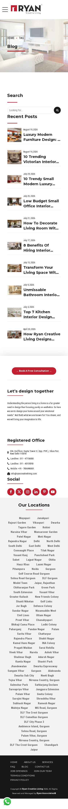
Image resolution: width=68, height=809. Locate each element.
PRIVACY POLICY (19, 780)
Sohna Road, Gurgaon (34, 731)
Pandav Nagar (36, 629)
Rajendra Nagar (17, 541)
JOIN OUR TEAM (43, 771)
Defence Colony (43, 606)
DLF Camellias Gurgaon (34, 717)
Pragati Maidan (23, 647)
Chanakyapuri (44, 620)
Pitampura (19, 569)
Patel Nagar (24, 536)
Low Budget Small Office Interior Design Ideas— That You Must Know (41, 204)
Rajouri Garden (17, 522)
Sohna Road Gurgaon (23, 578)
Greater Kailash (19, 596)
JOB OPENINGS (18, 771)
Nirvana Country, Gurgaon (44, 680)
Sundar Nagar (20, 610)
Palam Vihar (23, 694)
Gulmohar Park (19, 684)
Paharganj (15, 629)
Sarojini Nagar (21, 698)
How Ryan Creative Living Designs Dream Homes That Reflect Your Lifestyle (41, 337)
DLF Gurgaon (49, 578)
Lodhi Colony (49, 624)
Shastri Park (45, 661)
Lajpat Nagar (34, 559)
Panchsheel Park (44, 555)
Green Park (48, 587)
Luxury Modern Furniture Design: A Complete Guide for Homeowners (41, 137)
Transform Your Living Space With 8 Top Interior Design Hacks (40, 270)
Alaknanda (54, 670)
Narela (34, 652)
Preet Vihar (22, 620)
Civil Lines (23, 615)
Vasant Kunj (20, 555)
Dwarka (55, 522)
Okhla (52, 559)
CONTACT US (42, 766)
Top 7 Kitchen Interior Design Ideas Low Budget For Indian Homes (41, 315)
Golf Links (46, 601)
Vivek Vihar (16, 652)
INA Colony (48, 643)
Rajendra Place (23, 638)
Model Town (20, 583)
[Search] (57, 110)
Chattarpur (44, 633)
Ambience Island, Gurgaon (34, 726)
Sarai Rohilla (46, 647)
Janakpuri (43, 518)
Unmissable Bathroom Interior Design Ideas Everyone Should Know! (40, 293)
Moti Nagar (44, 536)
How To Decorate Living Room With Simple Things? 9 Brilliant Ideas (40, 226)
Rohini (46, 527)
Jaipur (34, 749)
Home (11, 38)
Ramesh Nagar (46, 703)
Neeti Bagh (47, 675)
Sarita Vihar (24, 633)
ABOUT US (29, 762)
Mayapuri (24, 518)
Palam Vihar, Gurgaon (34, 735)
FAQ (12, 766)
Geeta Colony (45, 694)
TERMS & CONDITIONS (22, 775)
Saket (16, 559)
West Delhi (54, 546)
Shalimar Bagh (22, 657)
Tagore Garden (27, 527)
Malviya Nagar (19, 708)
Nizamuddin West (46, 610)
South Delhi (15, 546)
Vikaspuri (38, 522)
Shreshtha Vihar (46, 698)
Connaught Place (24, 550)
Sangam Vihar (16, 670)
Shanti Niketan (25, 601)
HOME (13, 762)
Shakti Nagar (46, 638)
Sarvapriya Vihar (19, 689)
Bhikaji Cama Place (22, 624)
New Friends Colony (47, 596)
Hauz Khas (23, 564)
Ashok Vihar (52, 652)
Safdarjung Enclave (46, 684)
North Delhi (53, 541)
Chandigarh (51, 745)
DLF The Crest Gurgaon (34, 712)
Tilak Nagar (48, 550)
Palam (55, 629)
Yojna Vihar (15, 680)
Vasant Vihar (47, 592)
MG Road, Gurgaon (46, 708)
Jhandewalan (19, 666)
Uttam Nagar (43, 615)
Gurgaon (50, 569)
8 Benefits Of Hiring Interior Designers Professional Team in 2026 (41, 248)
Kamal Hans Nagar (24, 643)
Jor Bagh (21, 606)
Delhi (37, 541)
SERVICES (47, 762)
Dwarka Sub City (24, 675)
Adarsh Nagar (46, 657)
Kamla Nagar (23, 661)
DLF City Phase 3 (34, 721)
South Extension (22, 592)
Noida (35, 569)
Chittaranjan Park (23, 587)
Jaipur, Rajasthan (44, 583)
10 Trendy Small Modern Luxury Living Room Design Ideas (38, 182)
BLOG (25, 766)
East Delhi (35, 546)
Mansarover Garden (45, 532)
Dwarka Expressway (45, 666)
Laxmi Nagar (43, 564)
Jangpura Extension (47, 689)
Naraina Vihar (19, 532)
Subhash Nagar (22, 703)
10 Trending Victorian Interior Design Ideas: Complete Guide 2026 (39, 159)
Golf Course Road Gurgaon (34, 573)
